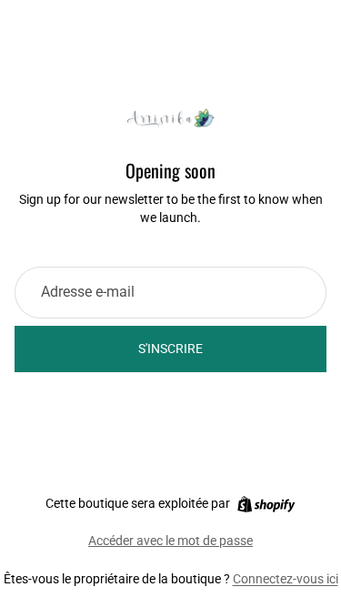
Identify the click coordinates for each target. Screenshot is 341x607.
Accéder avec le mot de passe (170, 540)
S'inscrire (170, 348)
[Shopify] (266, 504)
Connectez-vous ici (285, 579)
